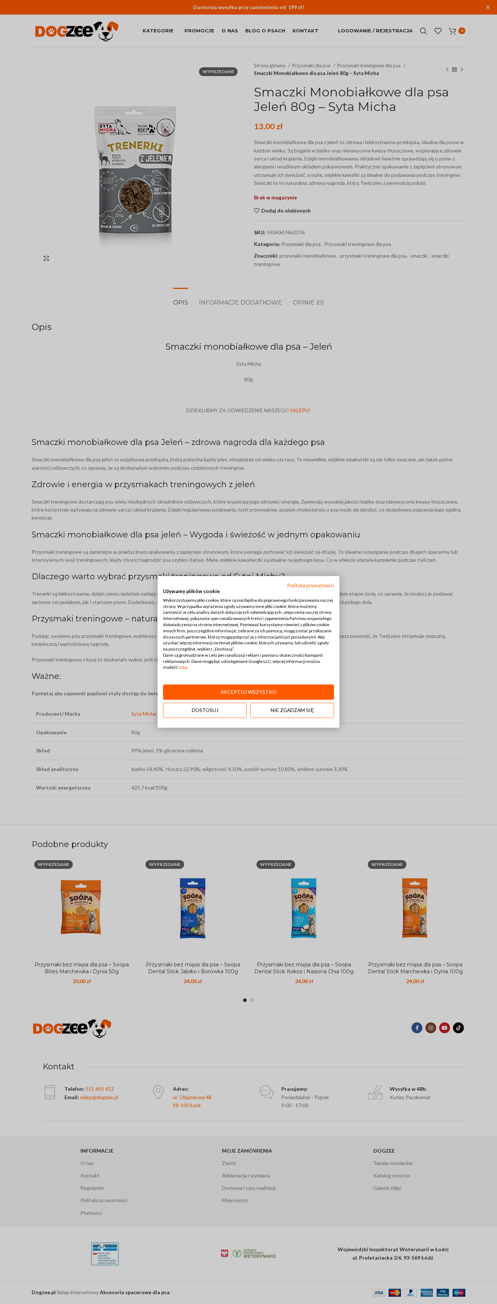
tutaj (183, 667)
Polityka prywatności (310, 585)
